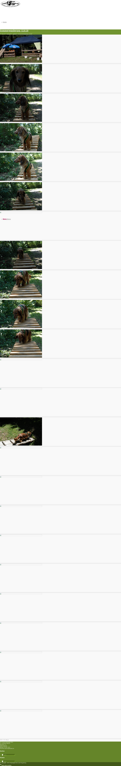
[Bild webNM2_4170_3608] (60, 284)
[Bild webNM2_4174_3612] (60, 196)
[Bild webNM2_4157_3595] (60, 695)
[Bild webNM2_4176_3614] (60, 137)
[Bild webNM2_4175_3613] (60, 167)
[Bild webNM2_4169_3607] (60, 343)
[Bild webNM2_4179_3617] (60, 49)
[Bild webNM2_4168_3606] (60, 373)
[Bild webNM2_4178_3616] (60, 78)
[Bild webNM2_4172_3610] (60, 255)
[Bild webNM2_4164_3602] (60, 490)
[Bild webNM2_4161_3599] (60, 578)
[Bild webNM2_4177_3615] (60, 108)
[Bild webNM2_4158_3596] (60, 666)
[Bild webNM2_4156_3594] (60, 724)
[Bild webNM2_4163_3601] (60, 519)
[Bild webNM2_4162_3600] (60, 549)
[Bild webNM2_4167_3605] (60, 402)
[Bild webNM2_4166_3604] (60, 431)
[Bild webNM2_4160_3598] (60, 607)
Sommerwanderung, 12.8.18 (14, 30)
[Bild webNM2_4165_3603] (60, 461)
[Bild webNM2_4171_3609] (60, 314)
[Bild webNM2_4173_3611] (60, 226)
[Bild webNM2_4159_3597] (60, 636)
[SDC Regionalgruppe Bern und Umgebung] (10, 7)
